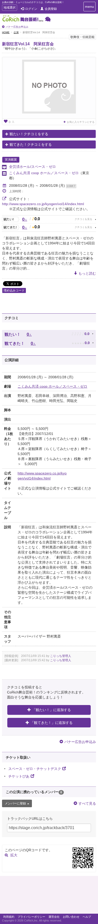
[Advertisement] (49, 896)
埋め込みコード (14, 290)
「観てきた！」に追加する (51, 723)
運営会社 (54, 916)
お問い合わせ (71, 916)
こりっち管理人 (60, 656)
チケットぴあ (18, 776)
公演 (16, 32)
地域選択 (9, 8)
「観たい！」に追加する (51, 710)
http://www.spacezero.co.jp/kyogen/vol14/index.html (43, 204)
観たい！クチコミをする (29, 134)
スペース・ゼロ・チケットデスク (34, 769)
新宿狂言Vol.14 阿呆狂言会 (28, 44)
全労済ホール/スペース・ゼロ (32, 167)
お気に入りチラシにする (80, 122)
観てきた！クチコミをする (31, 144)
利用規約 (8, 916)
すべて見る (87, 803)
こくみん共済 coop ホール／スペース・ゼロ (44, 173)
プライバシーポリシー (31, 916)
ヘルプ (87, 916)
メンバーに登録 (15, 803)
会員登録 (51, 9)
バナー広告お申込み (17, 26)
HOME (6, 32)
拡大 (13, 855)
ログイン (31, 9)
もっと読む (87, 273)
